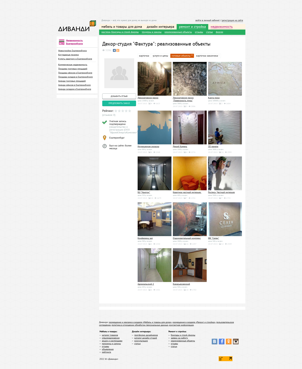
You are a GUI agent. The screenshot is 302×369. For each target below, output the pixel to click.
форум (219, 31)
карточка (144, 55)
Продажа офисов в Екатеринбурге (75, 72)
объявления (108, 349)
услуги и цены (160, 55)
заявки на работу (179, 337)
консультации (141, 340)
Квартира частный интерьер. (187, 192)
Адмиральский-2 (146, 284)
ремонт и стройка (192, 26)
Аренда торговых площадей (72, 80)
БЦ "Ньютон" (144, 192)
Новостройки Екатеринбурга (72, 50)
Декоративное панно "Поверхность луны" (183, 99)
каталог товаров (110, 335)
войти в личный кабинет (208, 20)
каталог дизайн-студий (145, 337)
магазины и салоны (111, 343)
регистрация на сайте (232, 20)
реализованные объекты (178, 31)
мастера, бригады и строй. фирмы (120, 31)
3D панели (213, 146)
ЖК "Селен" (213, 238)
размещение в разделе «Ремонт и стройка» (194, 322)
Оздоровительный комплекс (187, 238)
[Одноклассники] (117, 50)
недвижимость (222, 26)
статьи (209, 31)
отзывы (199, 31)
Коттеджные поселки (68, 54)
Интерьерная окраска (148, 146)
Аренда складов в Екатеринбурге (74, 89)
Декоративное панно (148, 97)
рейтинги (106, 352)
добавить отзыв (119, 96)
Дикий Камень (180, 146)
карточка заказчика (207, 55)
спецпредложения (111, 337)
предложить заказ (119, 103)
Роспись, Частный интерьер (221, 192)
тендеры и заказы (152, 31)
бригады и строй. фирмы (183, 335)
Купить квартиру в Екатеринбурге (75, 58)
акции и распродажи (112, 340)
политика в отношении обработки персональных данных (140, 325)
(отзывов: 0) (108, 114)
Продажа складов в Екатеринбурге (75, 76)
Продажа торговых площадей (72, 68)
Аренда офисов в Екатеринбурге (74, 85)
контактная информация (181, 325)
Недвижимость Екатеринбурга (74, 42)
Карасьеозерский (181, 284)
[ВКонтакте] (114, 50)
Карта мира (214, 97)
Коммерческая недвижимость (72, 64)
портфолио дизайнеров (146, 335)
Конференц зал (145, 238)
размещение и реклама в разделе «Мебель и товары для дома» (140, 322)
